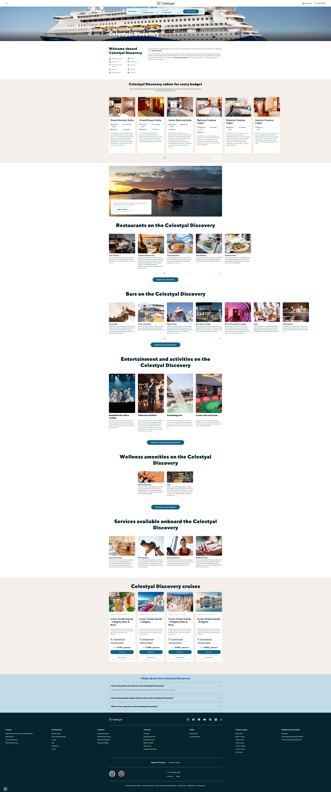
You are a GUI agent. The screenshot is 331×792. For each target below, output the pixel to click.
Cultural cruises (240, 746)
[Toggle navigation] (7, 3)
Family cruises (240, 739)
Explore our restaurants (165, 279)
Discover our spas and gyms (165, 507)
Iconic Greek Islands (12, 739)
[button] (117, 639)
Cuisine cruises (240, 749)
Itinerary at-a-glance (117, 642)
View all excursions (103, 733)
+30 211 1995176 (321, 3)
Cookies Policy (182, 785)
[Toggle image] (132, 594)
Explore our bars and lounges (165, 345)
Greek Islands (157, 51)
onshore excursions (180, 57)
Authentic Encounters (104, 736)
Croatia (54, 739)
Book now (122, 652)
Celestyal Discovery (149, 736)
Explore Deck (122, 209)
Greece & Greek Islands (59, 736)
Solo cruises (239, 733)
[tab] (164, 158)
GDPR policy (191, 785)
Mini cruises (239, 752)
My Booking (308, 3)
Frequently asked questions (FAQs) (292, 736)
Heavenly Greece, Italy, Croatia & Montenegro (19, 733)
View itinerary (122, 657)
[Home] (165, 3)
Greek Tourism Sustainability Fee (292, 739)
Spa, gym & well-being (150, 749)
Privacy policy (201, 785)
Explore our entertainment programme (165, 442)
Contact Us (170, 776)
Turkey (54, 749)
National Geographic (103, 739)
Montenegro (55, 746)
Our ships (146, 733)
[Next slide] (219, 157)
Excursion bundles (102, 743)
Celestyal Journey (149, 739)
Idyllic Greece (10, 736)
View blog (284, 733)
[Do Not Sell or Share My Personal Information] (5, 789)
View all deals (194, 733)
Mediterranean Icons (12, 743)
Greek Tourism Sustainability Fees (166, 785)
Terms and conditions (147, 785)
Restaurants (147, 746)
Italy (53, 743)
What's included (148, 743)
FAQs (178, 776)
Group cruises (240, 743)
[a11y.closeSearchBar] (201, 11)
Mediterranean (56, 733)
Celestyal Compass (174, 762)
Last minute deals (195, 736)
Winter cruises (240, 736)
